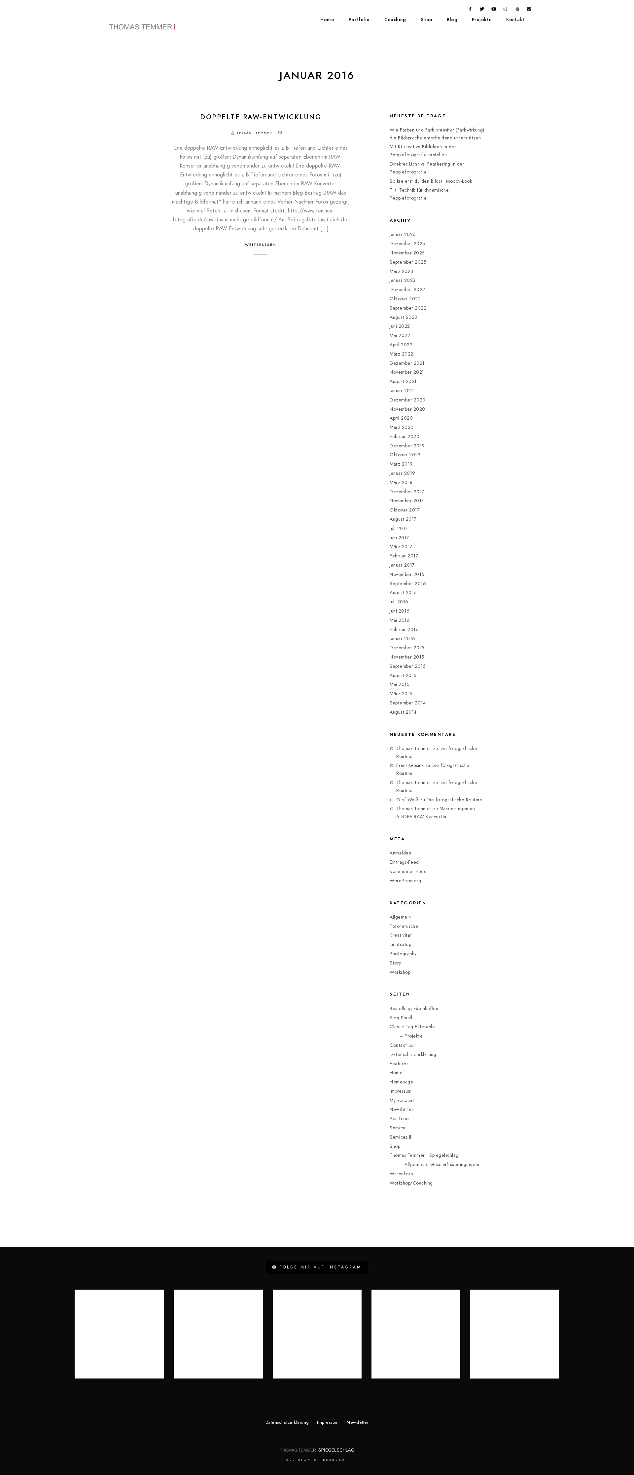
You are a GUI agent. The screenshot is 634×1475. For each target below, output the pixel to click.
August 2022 (403, 317)
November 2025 (407, 253)
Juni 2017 (399, 538)
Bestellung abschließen (414, 1008)
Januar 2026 (403, 234)
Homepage (401, 1082)
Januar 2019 (402, 473)
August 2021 (403, 381)
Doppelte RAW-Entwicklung (260, 117)
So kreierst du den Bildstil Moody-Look (431, 181)
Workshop (400, 972)
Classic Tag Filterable (412, 1027)
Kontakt (515, 20)
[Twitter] (482, 10)
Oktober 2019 (405, 455)
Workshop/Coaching (411, 1183)
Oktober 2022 (405, 299)
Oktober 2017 (405, 510)
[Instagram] (505, 10)
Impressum (401, 1091)
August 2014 (403, 712)
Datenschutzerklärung (413, 1054)
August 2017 (403, 519)
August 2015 (403, 675)
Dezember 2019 (407, 446)
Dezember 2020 (408, 400)
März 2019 (401, 464)
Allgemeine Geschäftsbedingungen (442, 1164)
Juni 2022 (400, 326)
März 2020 (402, 427)
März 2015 (401, 694)
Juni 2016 (400, 611)
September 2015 (408, 666)
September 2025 (408, 262)
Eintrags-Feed (404, 862)
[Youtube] (494, 10)
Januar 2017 (402, 565)
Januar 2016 (402, 638)
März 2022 (401, 354)
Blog (452, 20)
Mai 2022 (400, 335)
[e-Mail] (529, 10)
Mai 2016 (400, 620)
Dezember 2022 (407, 289)
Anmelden (400, 853)
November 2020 (407, 409)
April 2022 (401, 345)
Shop (427, 20)
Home (327, 20)
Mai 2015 (399, 684)
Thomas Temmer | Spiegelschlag (424, 1155)
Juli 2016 (399, 602)
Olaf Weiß (407, 800)
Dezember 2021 (407, 363)
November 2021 (407, 372)
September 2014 (408, 703)
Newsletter (401, 1109)
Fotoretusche (404, 926)
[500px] (517, 10)
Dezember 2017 (407, 492)
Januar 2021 (402, 391)
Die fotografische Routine (454, 800)
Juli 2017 (399, 528)
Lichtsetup (400, 944)
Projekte (482, 20)
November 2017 (407, 501)
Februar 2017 (404, 556)
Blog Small (401, 1018)
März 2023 (401, 271)
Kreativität (401, 935)
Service (398, 1128)
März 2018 (401, 482)
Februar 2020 (404, 437)
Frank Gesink (410, 765)
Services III (401, 1137)
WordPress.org (405, 881)
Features (399, 1064)
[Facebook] (470, 10)
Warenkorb (401, 1174)
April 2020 (401, 418)
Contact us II (403, 1045)
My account (402, 1100)
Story (395, 963)
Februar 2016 (404, 629)
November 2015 (407, 657)
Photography (403, 954)
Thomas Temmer (414, 748)
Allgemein (400, 917)
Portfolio (359, 20)
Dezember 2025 (407, 244)
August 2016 (403, 592)
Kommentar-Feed (408, 871)
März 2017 (401, 547)
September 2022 (408, 308)
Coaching (395, 20)
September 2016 (408, 584)
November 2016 (407, 574)
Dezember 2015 (407, 648)
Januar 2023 (403, 280)
